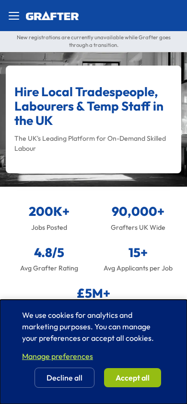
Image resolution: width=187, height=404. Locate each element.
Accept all (133, 377)
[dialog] (93, 352)
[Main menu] (14, 16)
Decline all (64, 377)
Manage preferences (57, 356)
